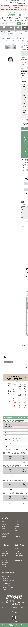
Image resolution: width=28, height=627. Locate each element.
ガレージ (16, 31)
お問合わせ (14, 612)
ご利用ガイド (23, 20)
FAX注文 (5, 20)
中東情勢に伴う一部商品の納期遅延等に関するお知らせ (14, 6)
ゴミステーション (8, 31)
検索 (19, 24)
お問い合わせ (11, 28)
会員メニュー (18, 28)
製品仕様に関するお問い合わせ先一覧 (15, 10)
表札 (3, 38)
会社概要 (10, 20)
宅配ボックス (23, 33)
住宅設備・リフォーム (11, 38)
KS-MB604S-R (17, 439)
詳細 (23, 24)
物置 (2, 31)
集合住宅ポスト (13, 33)
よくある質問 (16, 20)
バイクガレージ (24, 31)
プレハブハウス (22, 38)
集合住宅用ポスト (22, 40)
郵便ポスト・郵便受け (11, 40)
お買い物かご (25, 28)
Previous (4, 397)
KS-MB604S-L (17, 441)
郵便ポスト (4, 33)
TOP (4, 40)
